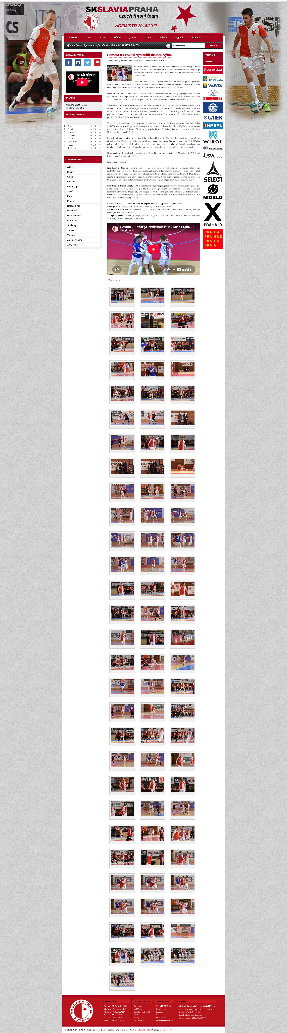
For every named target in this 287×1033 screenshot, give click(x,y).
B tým (70, 172)
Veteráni (71, 235)
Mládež (117, 37)
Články (70, 177)
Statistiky (71, 225)
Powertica (138, 1006)
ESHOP (73, 37)
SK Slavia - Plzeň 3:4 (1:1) (114, 1017)
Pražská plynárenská (142, 1012)
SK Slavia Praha (162, 1017)
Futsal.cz (159, 1012)
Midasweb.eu (139, 1020)
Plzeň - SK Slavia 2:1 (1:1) (114, 1014)
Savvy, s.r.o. (167, 1029)
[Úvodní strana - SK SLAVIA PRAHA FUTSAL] (143, 16)
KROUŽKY (160, 1014)
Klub (69, 196)
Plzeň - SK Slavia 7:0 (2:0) (114, 1020)
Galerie (163, 37)
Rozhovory (72, 220)
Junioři (133, 37)
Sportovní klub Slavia (164, 1020)
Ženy (148, 37)
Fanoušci (71, 181)
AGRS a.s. (138, 1009)
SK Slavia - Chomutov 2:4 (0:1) (116, 1009)
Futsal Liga (72, 186)
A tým (102, 37)
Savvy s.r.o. (138, 1017)
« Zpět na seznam (114, 279)
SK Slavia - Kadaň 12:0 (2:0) (115, 1012)
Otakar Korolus (144, 1029)
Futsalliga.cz (161, 1009)
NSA (136, 1014)
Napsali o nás (73, 206)
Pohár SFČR (73, 210)
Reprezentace (74, 215)
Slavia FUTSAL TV (163, 1006)
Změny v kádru (74, 240)
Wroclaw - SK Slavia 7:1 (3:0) (115, 1006)
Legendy (179, 37)
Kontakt (196, 37)
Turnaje (70, 230)
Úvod (88, 37)
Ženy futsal (72, 244)
